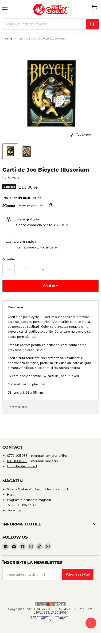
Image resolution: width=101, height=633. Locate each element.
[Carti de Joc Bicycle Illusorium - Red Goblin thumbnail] (10, 151)
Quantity (8, 259)
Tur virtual (15, 510)
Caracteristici (17, 407)
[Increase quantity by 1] (43, 270)
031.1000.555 (17, 461)
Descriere (15, 307)
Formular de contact (22, 466)
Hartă (11, 495)
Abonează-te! (78, 574)
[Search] (92, 24)
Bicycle (13, 177)
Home (7, 38)
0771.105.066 (17, 455)
